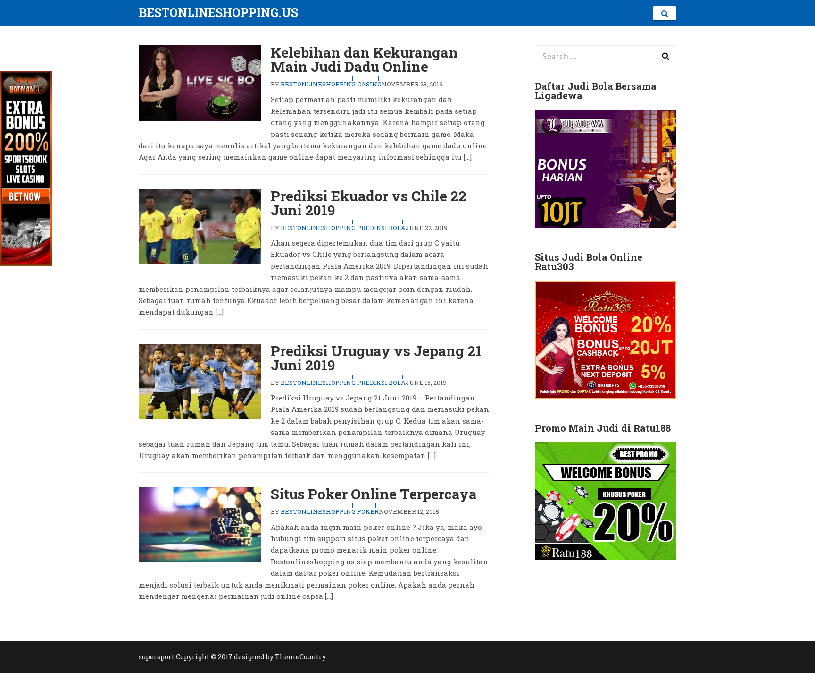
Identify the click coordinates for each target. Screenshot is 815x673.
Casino (369, 84)
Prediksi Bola (381, 227)
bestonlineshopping (318, 84)
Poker (368, 511)
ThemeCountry (300, 656)
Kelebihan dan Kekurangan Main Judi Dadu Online (364, 59)
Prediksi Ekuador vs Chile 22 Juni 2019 (368, 203)
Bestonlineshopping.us (218, 12)
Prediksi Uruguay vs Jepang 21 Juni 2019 (376, 357)
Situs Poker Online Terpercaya (374, 494)
